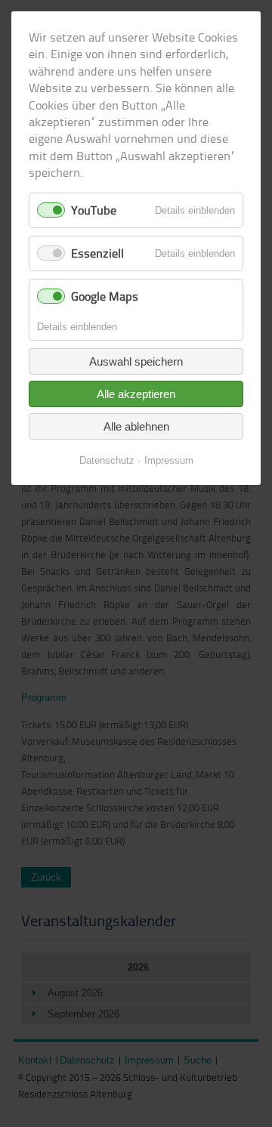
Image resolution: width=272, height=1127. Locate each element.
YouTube (93, 210)
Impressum (168, 460)
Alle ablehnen (136, 426)
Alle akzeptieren (136, 394)
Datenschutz (106, 460)
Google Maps (104, 296)
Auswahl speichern (136, 361)
